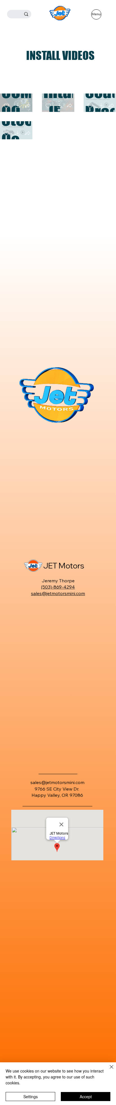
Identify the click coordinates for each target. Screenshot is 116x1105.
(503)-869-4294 (58, 587)
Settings (30, 1096)
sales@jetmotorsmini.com (58, 593)
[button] (18, 106)
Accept (86, 1096)
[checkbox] (48, 106)
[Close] (108, 1070)
